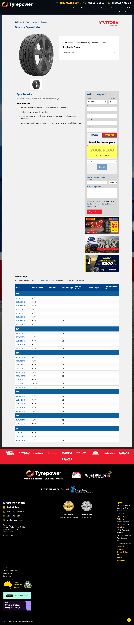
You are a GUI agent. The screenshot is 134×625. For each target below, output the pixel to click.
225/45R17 (20, 376)
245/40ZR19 (21, 424)
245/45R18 (20, 411)
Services (94, 8)
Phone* (89, 113)
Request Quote (94, 212)
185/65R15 (20, 306)
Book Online (126, 8)
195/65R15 (20, 321)
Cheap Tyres (7, 576)
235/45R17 (20, 387)
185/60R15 (20, 302)
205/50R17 (20, 361)
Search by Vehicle (123, 505)
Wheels (84, 8)
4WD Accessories (123, 530)
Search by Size (122, 508)
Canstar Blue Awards (10, 570)
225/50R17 (20, 380)
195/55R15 (20, 313)
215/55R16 (20, 348)
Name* (89, 106)
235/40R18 (20, 404)
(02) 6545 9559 (96, 3)
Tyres (75, 8)
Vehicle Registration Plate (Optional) (96, 178)
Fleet (115, 12)
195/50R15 (20, 309)
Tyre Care (120, 513)
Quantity (111, 99)
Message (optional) (94, 187)
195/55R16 (20, 333)
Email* (89, 120)
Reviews (128, 12)
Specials (104, 8)
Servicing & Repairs (124, 535)
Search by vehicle (47, 281)
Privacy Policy (99, 204)
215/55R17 (20, 372)
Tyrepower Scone (70, 3)
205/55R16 (20, 341)
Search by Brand (123, 511)
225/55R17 (20, 384)
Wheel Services (122, 541)
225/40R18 (20, 396)
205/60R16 (20, 345)
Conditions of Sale (27, 621)
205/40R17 (20, 357)
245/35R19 (20, 420)
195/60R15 (20, 317)
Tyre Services (122, 538)
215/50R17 (20, 368)
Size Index (6, 568)
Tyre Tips (120, 516)
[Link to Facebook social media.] (129, 620)
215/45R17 (20, 365)
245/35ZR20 (21, 440)
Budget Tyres (7, 573)
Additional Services (124, 543)
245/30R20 (20, 436)
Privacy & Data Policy (15, 621)
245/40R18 (20, 407)
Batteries (120, 533)
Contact (114, 8)
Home (19, 22)
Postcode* (90, 127)
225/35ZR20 (21, 433)
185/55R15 (20, 298)
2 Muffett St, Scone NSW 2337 (20, 511)
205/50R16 (20, 337)
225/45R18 (20, 400)
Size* (89, 99)
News (121, 12)
